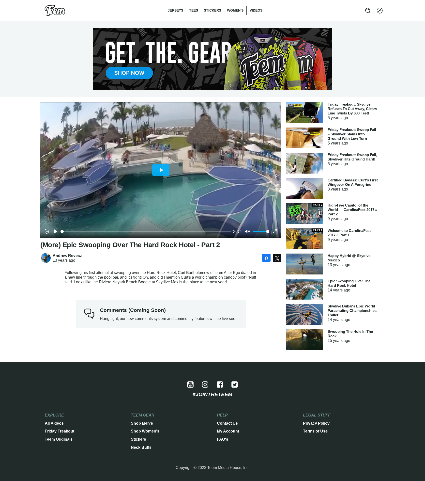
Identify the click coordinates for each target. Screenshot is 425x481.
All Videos (54, 423)
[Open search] (368, 10)
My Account (228, 431)
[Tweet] (277, 257)
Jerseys (175, 10)
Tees (193, 10)
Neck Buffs (141, 447)
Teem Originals (59, 439)
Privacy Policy (316, 423)
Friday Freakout (59, 431)
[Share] (266, 257)
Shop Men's (142, 423)
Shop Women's (145, 431)
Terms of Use (315, 431)
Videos (256, 10)
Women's (235, 10)
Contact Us (227, 423)
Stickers (212, 10)
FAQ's (222, 439)
